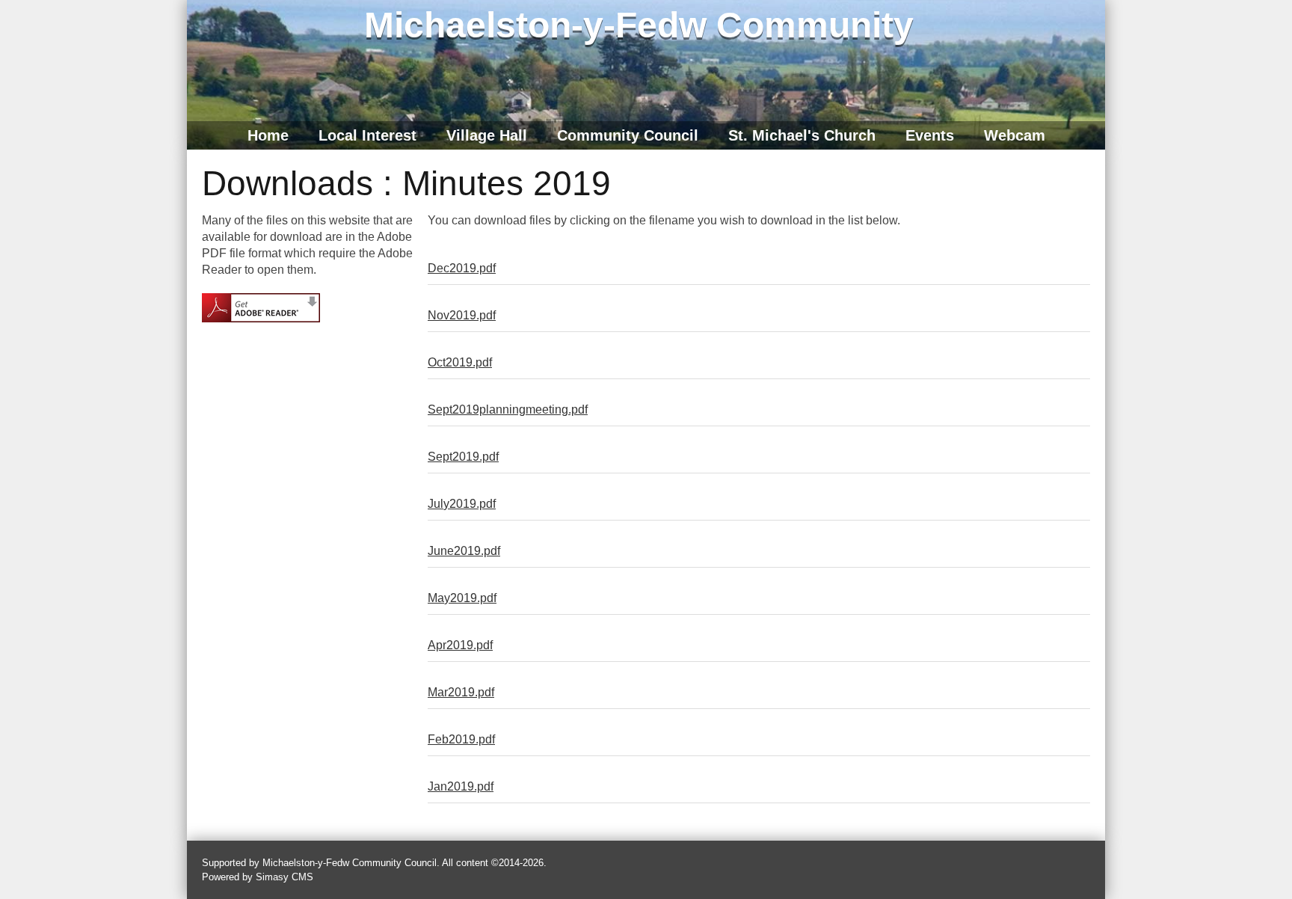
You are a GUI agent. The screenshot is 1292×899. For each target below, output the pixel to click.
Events (929, 135)
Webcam (1014, 135)
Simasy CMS (284, 877)
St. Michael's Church (802, 135)
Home (268, 135)
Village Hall (486, 135)
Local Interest (367, 135)
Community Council (627, 135)
